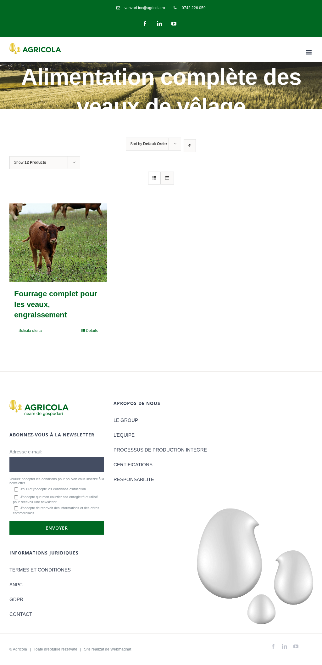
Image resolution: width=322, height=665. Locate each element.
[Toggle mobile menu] (309, 52)
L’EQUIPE (124, 435)
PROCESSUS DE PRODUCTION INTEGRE (160, 449)
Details (92, 330)
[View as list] (167, 178)
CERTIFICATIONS (133, 464)
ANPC (16, 584)
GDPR (16, 599)
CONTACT (20, 614)
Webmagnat (120, 649)
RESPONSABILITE (134, 479)
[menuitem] (140, 8)
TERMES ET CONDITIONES (40, 569)
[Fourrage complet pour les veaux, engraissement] (58, 242)
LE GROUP (126, 420)
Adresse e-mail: (25, 451)
